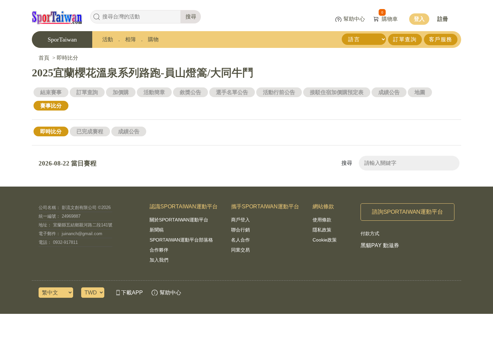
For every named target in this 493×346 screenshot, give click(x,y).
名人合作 (240, 240)
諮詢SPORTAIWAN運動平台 (407, 212)
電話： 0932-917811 (58, 242)
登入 (419, 19)
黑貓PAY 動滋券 (380, 245)
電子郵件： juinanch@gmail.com (70, 233)
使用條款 (322, 219)
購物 (153, 39)
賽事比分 (51, 106)
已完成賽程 (89, 131)
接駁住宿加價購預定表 (337, 92)
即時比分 (51, 131)
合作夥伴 (159, 250)
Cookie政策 (325, 240)
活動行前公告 (279, 92)
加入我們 (159, 260)
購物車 (389, 19)
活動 (107, 39)
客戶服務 (440, 39)
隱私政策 (322, 229)
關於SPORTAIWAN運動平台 (179, 219)
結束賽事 (51, 92)
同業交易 (240, 250)
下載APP (132, 292)
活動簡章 (154, 92)
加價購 (121, 92)
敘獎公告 (190, 92)
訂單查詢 (405, 39)
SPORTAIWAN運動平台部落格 (181, 240)
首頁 (44, 58)
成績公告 (389, 92)
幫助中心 (354, 19)
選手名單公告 (232, 92)
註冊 (442, 19)
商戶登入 (240, 219)
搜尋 (190, 16)
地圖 (420, 92)
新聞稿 (157, 229)
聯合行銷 (240, 229)
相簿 (130, 39)
